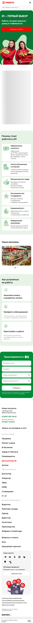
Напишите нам (16, 573)
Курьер (5, 513)
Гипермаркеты (8, 456)
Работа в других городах (8, 604)
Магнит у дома (8, 443)
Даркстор (6, 518)
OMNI (4, 487)
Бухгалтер (6, 474)
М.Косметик (7, 447)
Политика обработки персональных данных (13, 600)
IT (2, 496)
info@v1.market (8, 422)
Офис (4, 483)
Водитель (6, 504)
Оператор (6, 478)
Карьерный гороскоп (11, 546)
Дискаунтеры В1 (9, 461)
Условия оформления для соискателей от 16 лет (14, 602)
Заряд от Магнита (10, 452)
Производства (8, 527)
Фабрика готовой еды (12, 531)
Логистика (7, 522)
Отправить (16, 388)
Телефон (6, 369)
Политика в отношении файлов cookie (12, 598)
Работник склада (10, 509)
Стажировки (7, 491)
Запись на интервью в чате (14, 428)
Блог (4, 542)
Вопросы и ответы (10, 537)
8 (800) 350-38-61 (9, 417)
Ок (29, 621)
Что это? (3, 621)
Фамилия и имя (8, 363)
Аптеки (5, 465)
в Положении (22, 393)
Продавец (6, 438)
